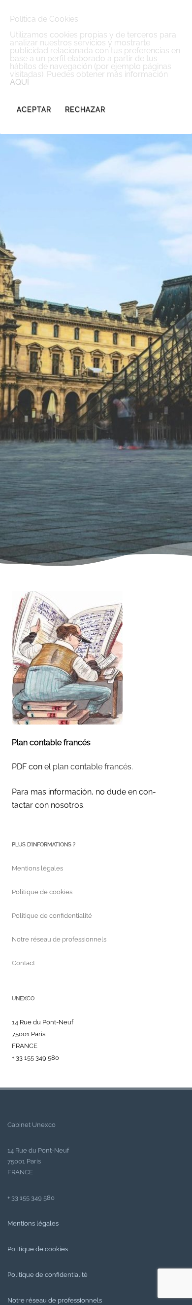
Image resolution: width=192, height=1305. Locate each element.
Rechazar (85, 109)
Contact (23, 963)
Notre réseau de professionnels (59, 939)
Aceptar (34, 109)
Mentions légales (37, 868)
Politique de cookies (42, 892)
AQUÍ (19, 82)
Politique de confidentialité (52, 915)
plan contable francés (92, 766)
